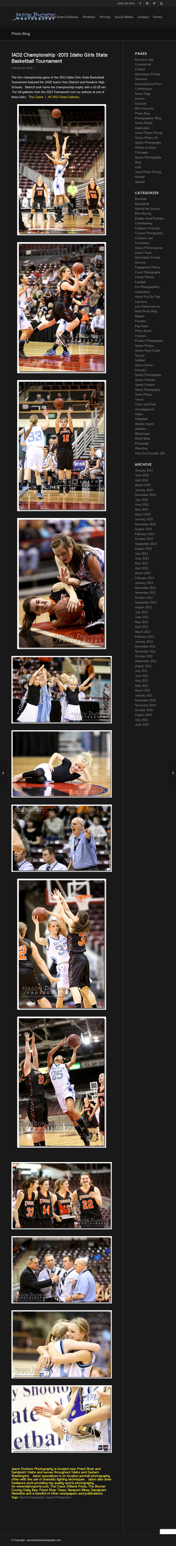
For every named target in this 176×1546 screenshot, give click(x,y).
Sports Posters (145, 384)
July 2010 (141, 720)
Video (139, 414)
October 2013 (144, 539)
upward (139, 182)
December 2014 (145, 524)
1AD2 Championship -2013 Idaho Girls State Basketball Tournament (59, 58)
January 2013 (144, 583)
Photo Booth (143, 331)
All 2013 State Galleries (63, 97)
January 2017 (144, 470)
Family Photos (144, 277)
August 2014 (143, 529)
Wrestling (141, 448)
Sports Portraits (145, 380)
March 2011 (142, 690)
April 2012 (141, 627)
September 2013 (146, 544)
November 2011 (145, 651)
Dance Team (143, 252)
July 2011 (141, 671)
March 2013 (143, 573)
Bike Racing (143, 213)
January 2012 (144, 641)
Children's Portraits (147, 228)
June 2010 (142, 724)
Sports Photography (58, 1497)
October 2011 (144, 656)
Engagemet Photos (147, 267)
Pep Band (141, 326)
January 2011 (144, 695)
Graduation (142, 292)
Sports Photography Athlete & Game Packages (148, 147)
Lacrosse (141, 301)
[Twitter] (154, 3)
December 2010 (145, 700)
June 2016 (142, 475)
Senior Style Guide (147, 350)
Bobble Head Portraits (149, 218)
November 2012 (145, 592)
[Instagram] (147, 3)
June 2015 (142, 504)
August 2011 (143, 666)
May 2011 (141, 680)
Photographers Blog (148, 118)
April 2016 (141, 480)
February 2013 (144, 578)
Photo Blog (20, 33)
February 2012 (144, 636)
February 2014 (144, 534)
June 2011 (141, 676)
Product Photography (149, 340)
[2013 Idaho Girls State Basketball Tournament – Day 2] (3, 773)
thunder (140, 177)
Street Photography (148, 389)
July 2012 (141, 612)
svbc (138, 167)
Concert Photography (149, 233)
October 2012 (144, 597)
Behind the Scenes (147, 208)
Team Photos (144, 394)
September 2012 (146, 602)
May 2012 (141, 622)
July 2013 (141, 553)
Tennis (139, 399)
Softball (140, 360)
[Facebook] (140, 3)
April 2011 (141, 685)
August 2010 (143, 715)
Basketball (142, 204)
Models (140, 316)
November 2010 (145, 705)
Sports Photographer (32, 1497)
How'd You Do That (147, 296)
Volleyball (141, 419)
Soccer (139, 355)
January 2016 (144, 490)
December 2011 (145, 646)
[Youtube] (161, 3)
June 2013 (142, 558)
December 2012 (145, 588)
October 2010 (144, 710)
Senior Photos (144, 345)
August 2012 (143, 607)
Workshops (142, 433)
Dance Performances (149, 248)
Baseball (140, 199)
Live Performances (147, 306)
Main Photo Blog (146, 311)
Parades (140, 321)
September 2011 (146, 661)
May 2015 (141, 509)
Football (140, 282)
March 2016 (143, 485)
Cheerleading (143, 223)
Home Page (143, 94)
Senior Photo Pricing (148, 133)
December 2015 (145, 495)
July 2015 (141, 500)
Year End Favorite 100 (150, 453)
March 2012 (143, 632)
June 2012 (142, 617)
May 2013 (141, 563)
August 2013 (143, 548)
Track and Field (145, 404)
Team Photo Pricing (148, 172)
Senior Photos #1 (146, 138)
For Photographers (147, 287)
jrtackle (140, 98)
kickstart (140, 103)
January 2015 (144, 519)
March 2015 (143, 514)
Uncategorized (144, 409)
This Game (36, 97)
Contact (140, 69)
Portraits (140, 336)
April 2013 (141, 568)
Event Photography (147, 272)
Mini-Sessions (144, 108)
